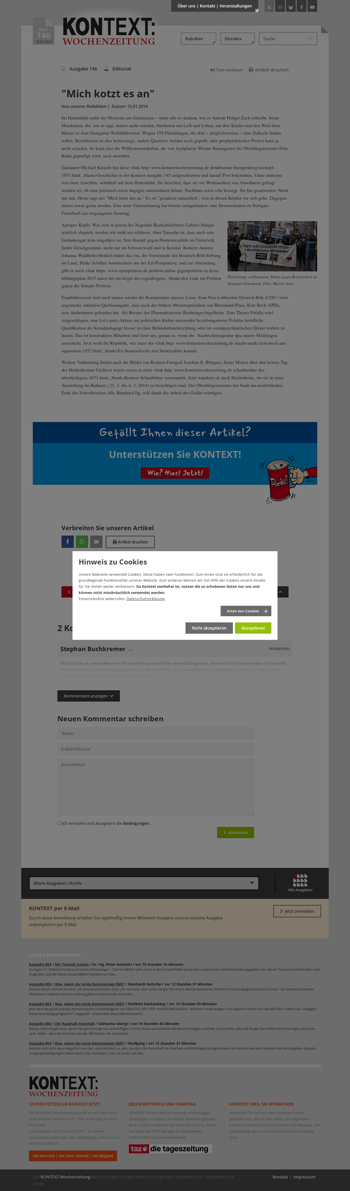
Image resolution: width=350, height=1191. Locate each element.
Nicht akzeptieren (209, 628)
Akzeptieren (253, 628)
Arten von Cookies (243, 611)
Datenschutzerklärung (146, 598)
